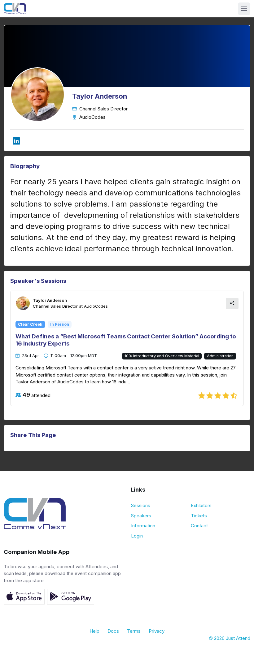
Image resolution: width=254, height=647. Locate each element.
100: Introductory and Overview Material (162, 356)
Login (137, 536)
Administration (220, 356)
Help (94, 631)
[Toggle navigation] (244, 8)
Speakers (141, 516)
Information (143, 526)
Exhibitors (201, 505)
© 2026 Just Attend (229, 638)
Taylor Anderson (50, 300)
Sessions (140, 505)
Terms (134, 631)
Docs (113, 631)
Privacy (156, 631)
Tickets (199, 516)
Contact (199, 526)
